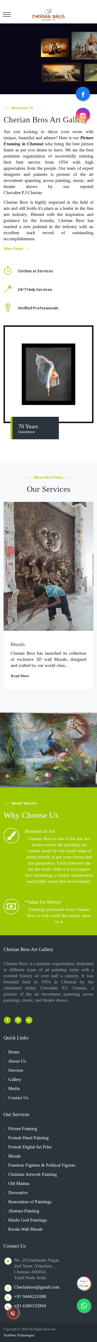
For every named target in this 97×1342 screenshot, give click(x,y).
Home (13, 1051)
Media (14, 1088)
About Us (17, 1061)
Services (15, 1070)
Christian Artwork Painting (32, 1174)
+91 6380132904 (30, 1305)
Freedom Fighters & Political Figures (41, 1165)
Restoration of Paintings (30, 1201)
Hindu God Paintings (27, 1220)
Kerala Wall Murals (25, 1229)
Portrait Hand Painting (28, 1137)
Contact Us (18, 1097)
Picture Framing (22, 1128)
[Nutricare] (48, 13)
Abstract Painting (23, 1210)
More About (13, 249)
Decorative (18, 1192)
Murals (18, 644)
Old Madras (18, 1183)
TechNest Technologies (19, 1335)
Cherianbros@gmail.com (36, 1287)
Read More (20, 676)
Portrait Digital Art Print (30, 1146)
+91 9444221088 (30, 1296)
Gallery (14, 1079)
